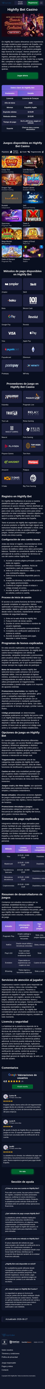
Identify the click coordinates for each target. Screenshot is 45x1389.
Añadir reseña (22, 1086)
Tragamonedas (36, 152)
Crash (24, 152)
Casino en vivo (15, 151)
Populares (5, 152)
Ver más (22, 1171)
